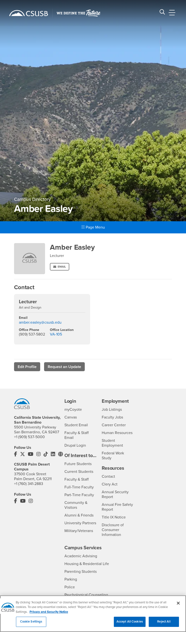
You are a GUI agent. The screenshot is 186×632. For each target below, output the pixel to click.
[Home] (28, 13)
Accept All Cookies (129, 622)
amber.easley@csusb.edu (40, 322)
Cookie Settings (31, 622)
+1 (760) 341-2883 (28, 483)
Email (62, 266)
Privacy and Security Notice (49, 612)
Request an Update (64, 366)
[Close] (178, 603)
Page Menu (95, 227)
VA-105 (56, 334)
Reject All (163, 622)
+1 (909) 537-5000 (29, 437)
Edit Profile (27, 366)
